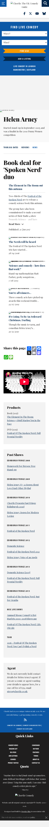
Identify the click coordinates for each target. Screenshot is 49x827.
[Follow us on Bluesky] (45, 13)
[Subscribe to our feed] (25, 720)
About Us (36, 759)
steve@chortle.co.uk (17, 691)
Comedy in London (14, 725)
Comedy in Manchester (32, 725)
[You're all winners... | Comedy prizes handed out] (27, 289)
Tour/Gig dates (11, 147)
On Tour (36, 749)
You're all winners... (20, 293)
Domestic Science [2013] (18, 572)
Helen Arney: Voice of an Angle (22, 557)
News (35, 147)
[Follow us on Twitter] (32, 13)
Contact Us (36, 763)
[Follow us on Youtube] (38, 13)
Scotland (31, 69)
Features (36, 752)
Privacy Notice (13, 763)
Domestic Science (15, 546)
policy (32, 817)
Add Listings (13, 756)
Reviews (25, 147)
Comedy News (13, 745)
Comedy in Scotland (24, 729)
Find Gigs (24, 51)
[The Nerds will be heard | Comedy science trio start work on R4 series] (27, 238)
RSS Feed (13, 752)
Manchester (19, 69)
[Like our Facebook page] (26, 13)
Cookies (13, 759)
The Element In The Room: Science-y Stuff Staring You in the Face (23, 420)
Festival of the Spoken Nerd (21, 530)
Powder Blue (26, 811)
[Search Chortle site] (45, 3)
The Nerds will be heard (22, 242)
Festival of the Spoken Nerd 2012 (23, 551)
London (32, 66)
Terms (36, 756)
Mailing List (13, 749)
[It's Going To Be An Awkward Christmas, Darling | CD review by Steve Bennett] (27, 313)
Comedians (36, 745)
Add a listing (24, 58)
